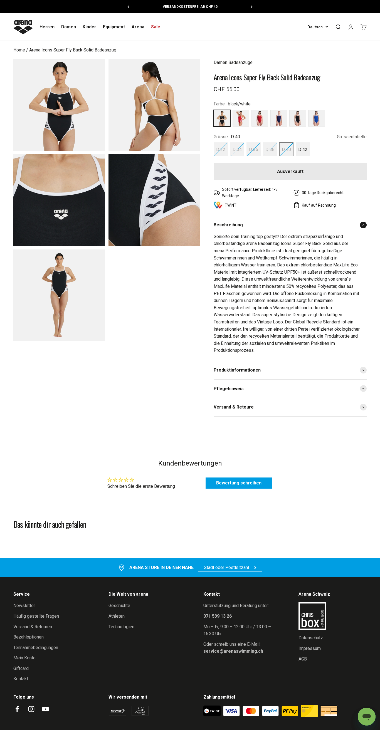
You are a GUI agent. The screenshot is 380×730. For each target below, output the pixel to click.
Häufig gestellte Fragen (36, 616)
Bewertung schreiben (238, 483)
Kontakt (20, 678)
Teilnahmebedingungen (35, 647)
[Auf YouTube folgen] (45, 709)
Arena (138, 26)
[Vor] (252, 6)
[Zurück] (128, 6)
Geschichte (119, 605)
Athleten (116, 616)
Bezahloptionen (28, 637)
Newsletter (24, 605)
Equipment (114, 26)
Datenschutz (310, 637)
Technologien (121, 626)
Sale (155, 26)
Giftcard (21, 668)
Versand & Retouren (32, 626)
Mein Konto (24, 657)
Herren (47, 26)
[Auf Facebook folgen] (17, 709)
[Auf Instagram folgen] (31, 709)
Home (19, 50)
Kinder (89, 26)
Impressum (309, 648)
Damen (68, 26)
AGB (302, 659)
